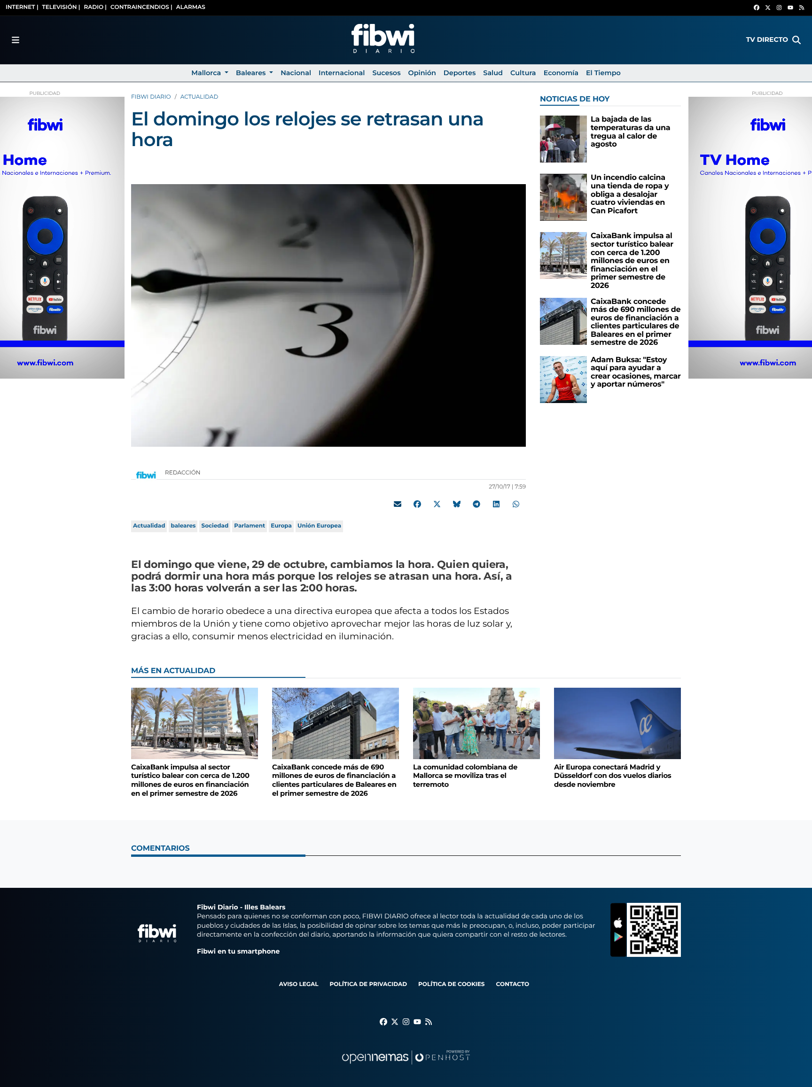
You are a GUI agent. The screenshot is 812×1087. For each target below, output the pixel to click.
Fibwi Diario (151, 97)
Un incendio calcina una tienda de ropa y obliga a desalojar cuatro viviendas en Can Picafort (630, 194)
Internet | (22, 7)
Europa (281, 525)
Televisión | (61, 7)
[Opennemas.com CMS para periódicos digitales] (406, 1066)
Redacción (183, 472)
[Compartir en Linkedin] (496, 504)
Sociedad (214, 525)
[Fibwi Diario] (383, 39)
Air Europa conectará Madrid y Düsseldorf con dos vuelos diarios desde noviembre (612, 776)
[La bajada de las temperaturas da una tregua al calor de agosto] (563, 138)
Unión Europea (319, 525)
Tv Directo (767, 39)
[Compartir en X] (437, 504)
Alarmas (190, 7)
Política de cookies (451, 984)
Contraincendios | (141, 7)
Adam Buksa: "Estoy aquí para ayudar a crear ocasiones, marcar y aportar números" (636, 372)
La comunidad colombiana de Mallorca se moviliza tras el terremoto (465, 776)
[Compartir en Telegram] (476, 504)
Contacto (512, 984)
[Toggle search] (796, 39)
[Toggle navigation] (15, 39)
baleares (183, 525)
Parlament (249, 525)
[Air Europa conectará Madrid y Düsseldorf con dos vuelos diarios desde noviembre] (617, 723)
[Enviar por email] (397, 504)
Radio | (95, 7)
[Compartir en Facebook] (417, 504)
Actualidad (199, 97)
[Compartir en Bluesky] (457, 504)
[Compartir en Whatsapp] (516, 504)
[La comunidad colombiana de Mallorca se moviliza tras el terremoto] (476, 723)
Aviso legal (299, 984)
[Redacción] (146, 474)
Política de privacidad (368, 984)
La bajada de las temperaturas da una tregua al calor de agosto (630, 132)
